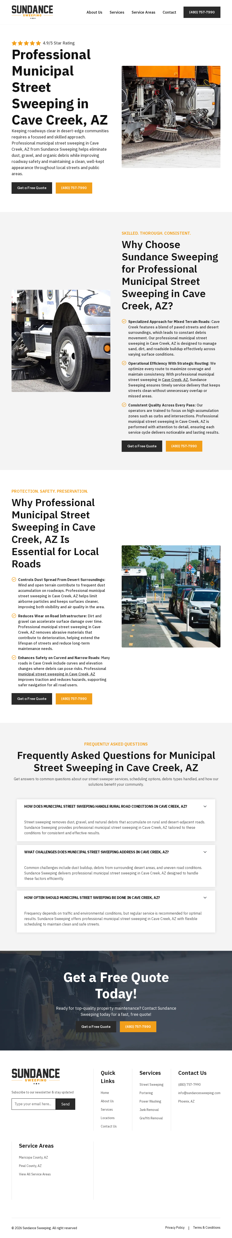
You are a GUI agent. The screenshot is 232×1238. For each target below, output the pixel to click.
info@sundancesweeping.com (199, 1093)
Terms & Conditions (206, 1228)
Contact (169, 12)
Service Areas (143, 12)
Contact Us (109, 1126)
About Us (94, 12)
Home (105, 1093)
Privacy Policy (175, 1228)
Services (117, 12)
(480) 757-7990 (189, 1085)
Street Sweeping (152, 1085)
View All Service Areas (35, 1174)
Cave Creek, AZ (175, 379)
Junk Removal (149, 1110)
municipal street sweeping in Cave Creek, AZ (56, 674)
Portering (146, 1093)
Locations (108, 1118)
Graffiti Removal (151, 1118)
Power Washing (150, 1101)
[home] (32, 12)
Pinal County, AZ (30, 1166)
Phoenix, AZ (186, 1101)
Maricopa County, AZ (33, 1157)
